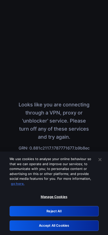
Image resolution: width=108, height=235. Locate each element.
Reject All (53, 211)
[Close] (99, 159)
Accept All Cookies (54, 225)
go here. (18, 184)
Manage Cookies (54, 197)
